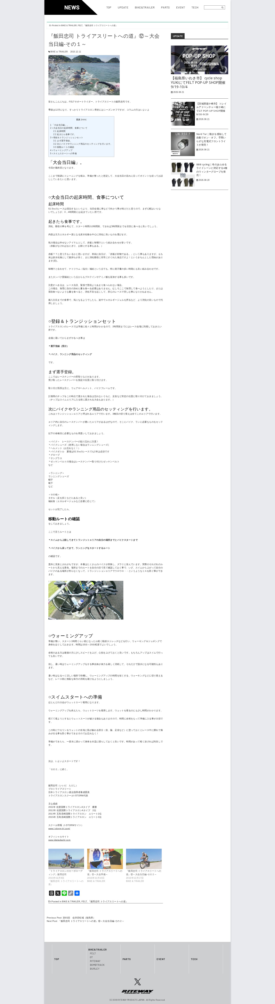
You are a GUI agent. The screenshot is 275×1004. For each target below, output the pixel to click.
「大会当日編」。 (59, 125)
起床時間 (59, 131)
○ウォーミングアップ (61, 150)
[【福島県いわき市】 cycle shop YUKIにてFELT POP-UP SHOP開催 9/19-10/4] (199, 59)
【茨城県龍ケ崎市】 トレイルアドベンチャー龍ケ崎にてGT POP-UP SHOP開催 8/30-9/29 (211, 109)
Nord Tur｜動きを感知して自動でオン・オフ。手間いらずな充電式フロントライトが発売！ (211, 139)
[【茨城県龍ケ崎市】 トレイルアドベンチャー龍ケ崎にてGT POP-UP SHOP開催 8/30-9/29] (183, 113)
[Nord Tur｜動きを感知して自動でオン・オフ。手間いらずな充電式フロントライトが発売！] (183, 144)
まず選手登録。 (62, 141)
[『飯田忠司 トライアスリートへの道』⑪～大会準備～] (105, 859)
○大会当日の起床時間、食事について (69, 128)
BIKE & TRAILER (69, 25)
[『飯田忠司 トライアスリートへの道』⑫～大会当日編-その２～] (144, 859)
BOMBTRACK (97, 964)
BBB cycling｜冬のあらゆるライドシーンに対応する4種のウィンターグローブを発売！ (211, 170)
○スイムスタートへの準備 (63, 153)
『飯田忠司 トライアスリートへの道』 (101, 25)
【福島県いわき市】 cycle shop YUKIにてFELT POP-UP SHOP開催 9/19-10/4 (198, 82)
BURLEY (94, 968)
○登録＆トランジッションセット (66, 137)
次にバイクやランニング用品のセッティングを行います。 (83, 144)
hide (84, 119)
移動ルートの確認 (63, 147)
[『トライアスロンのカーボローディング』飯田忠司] (66, 859)
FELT (80, 25)
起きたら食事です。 (64, 134)
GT (91, 957)
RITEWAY (95, 960)
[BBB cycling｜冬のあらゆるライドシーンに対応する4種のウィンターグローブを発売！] (183, 174)
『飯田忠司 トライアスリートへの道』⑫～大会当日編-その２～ (91, 921)
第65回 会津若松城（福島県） (79, 917)
